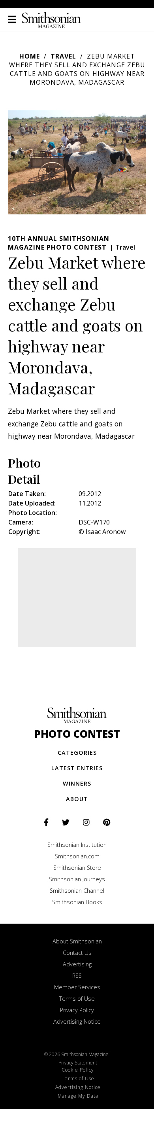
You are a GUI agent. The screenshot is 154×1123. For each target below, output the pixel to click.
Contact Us (77, 952)
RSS (77, 975)
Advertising (77, 964)
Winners (77, 783)
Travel (63, 56)
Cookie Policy (78, 1069)
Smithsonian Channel (77, 890)
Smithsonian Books (77, 902)
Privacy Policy (77, 1010)
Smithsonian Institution (77, 844)
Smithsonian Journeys (77, 879)
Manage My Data (78, 1096)
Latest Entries (77, 768)
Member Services (77, 987)
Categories (77, 752)
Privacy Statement (77, 1062)
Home (29, 56)
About (77, 799)
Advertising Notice (77, 1021)
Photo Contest (77, 734)
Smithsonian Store (77, 867)
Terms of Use (77, 998)
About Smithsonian (77, 941)
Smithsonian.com (77, 856)
